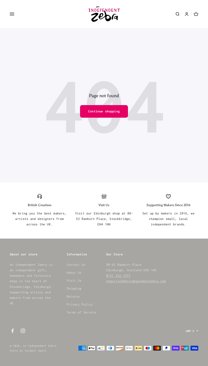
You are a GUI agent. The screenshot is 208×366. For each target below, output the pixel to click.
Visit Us (74, 280)
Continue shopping (104, 111)
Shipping (74, 288)
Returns (73, 296)
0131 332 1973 (118, 275)
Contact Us (76, 264)
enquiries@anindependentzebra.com (136, 281)
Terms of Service (81, 312)
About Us (74, 272)
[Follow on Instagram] (23, 331)
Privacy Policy (80, 304)
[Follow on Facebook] (12, 331)
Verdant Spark (35, 350)
